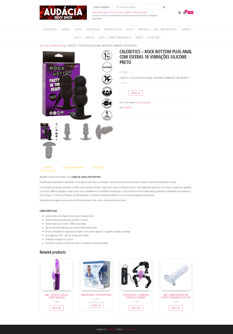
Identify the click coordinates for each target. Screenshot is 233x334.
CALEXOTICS (128, 107)
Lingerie (139, 37)
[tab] (50, 167)
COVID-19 (77, 37)
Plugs (148, 102)
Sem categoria (93, 29)
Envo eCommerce (129, 329)
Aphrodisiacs (144, 29)
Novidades (65, 29)
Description (47, 167)
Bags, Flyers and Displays (165, 29)
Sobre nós (112, 12)
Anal (138, 102)
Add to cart (135, 93)
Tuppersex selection (113, 29)
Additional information (73, 167)
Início (42, 45)
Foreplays (89, 37)
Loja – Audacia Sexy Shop (56, 45)
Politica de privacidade (99, 12)
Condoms (185, 29)
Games (102, 37)
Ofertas (78, 29)
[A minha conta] (179, 12)
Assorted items (50, 29)
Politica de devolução (139, 12)
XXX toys (130, 29)
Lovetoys (143, 102)
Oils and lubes (153, 37)
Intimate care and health (120, 37)
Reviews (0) (98, 167)
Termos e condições (124, 12)
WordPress (110, 329)
